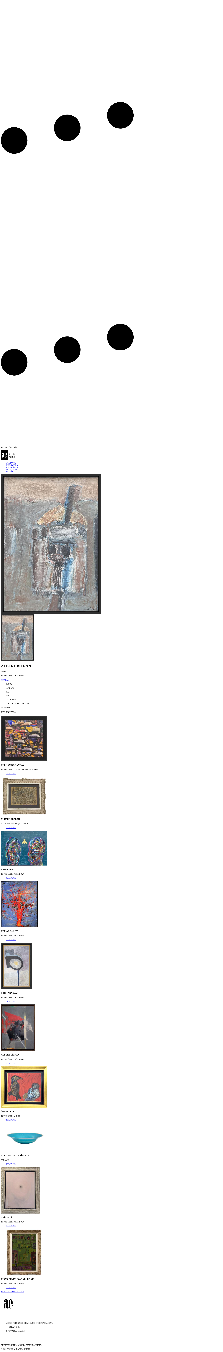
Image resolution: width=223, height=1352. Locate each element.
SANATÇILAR (11, 469)
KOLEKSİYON (12, 467)
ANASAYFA (11, 463)
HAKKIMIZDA (12, 465)
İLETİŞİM (9, 471)
